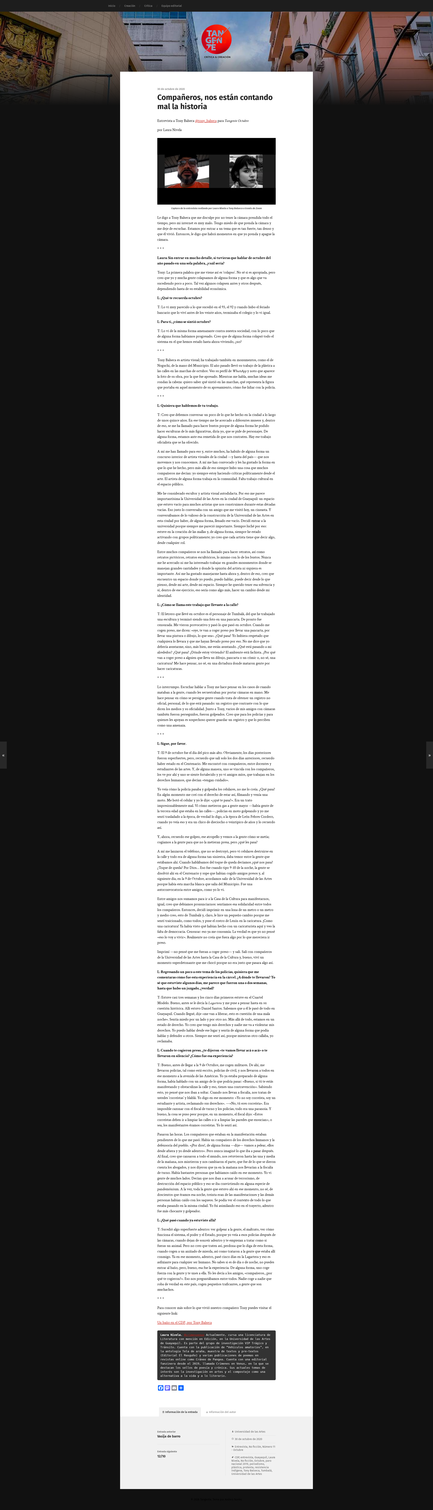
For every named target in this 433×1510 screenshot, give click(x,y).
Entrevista (241, 1446)
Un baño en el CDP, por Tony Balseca (184, 1322)
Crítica (148, 5)
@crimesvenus (194, 1335)
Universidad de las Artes (250, 1431)
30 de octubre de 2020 (248, 1439)
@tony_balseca (206, 120)
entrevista (247, 1457)
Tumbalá (266, 1470)
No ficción (255, 1446)
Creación (129, 5)
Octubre (259, 1460)
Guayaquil (261, 1457)
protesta (248, 1467)
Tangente (205, 1499)
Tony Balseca (252, 1470)
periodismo (257, 1464)
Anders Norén (233, 1499)
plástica (236, 1467)
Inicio (111, 5)
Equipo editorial (172, 5)
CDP (237, 1457)
